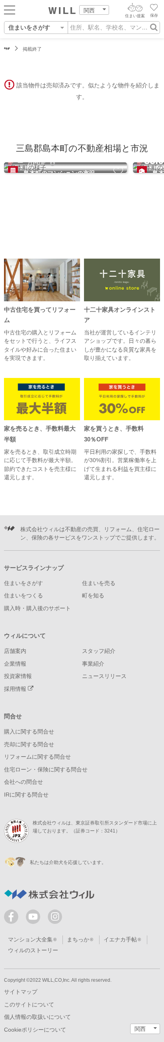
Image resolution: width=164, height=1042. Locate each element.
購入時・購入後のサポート (37, 608)
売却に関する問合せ (29, 744)
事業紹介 (93, 664)
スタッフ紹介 (98, 651)
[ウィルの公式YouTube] (35, 918)
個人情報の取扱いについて (37, 1017)
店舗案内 (15, 651)
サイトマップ (20, 992)
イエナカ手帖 (120, 940)
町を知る (93, 596)
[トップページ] (62, 10)
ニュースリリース (104, 676)
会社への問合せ (23, 782)
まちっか (78, 940)
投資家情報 (18, 676)
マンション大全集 (30, 940)
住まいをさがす (23, 583)
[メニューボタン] (9, 9)
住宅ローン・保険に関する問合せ (46, 770)
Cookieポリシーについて (35, 1030)
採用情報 (16, 689)
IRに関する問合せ (26, 795)
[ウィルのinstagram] (55, 917)
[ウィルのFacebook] (13, 918)
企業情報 (15, 664)
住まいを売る (98, 583)
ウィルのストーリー (33, 950)
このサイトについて (29, 1005)
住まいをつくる (23, 596)
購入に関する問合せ (29, 732)
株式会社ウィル (7, 49)
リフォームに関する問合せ (37, 757)
